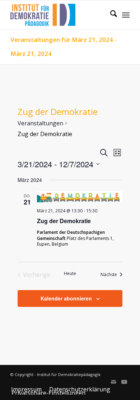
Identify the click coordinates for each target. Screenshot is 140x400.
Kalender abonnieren (66, 298)
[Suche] (110, 14)
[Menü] (126, 14)
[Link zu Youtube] (124, 381)
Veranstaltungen (40, 123)
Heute (70, 273)
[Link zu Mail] (113, 381)
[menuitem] (110, 14)
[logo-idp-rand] (58, 14)
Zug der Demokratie (64, 221)
